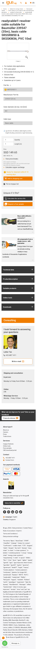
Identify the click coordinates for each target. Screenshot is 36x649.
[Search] (21, 3)
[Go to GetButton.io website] (5, 647)
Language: (11, 517)
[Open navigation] (3, 3)
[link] (18, 199)
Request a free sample (14, 204)
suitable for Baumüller (16, 12)
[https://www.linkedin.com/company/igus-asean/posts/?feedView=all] (12, 511)
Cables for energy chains (16, 9)
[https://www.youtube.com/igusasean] (16, 511)
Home (5, 9)
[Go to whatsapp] (4, 643)
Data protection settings (10, 536)
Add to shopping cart (13, 179)
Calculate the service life (15, 199)
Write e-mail (16, 361)
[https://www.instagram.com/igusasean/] (8, 511)
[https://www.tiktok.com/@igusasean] (20, 511)
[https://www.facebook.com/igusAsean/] (4, 511)
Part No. (6, 85)
